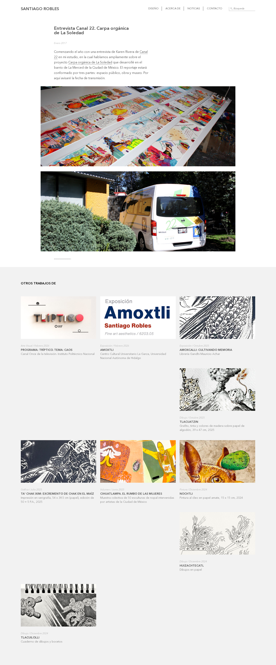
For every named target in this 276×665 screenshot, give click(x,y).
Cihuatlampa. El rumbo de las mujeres (131, 493)
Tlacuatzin (189, 422)
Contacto (214, 8)
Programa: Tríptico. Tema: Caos (46, 350)
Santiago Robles (40, 9)
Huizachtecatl (192, 565)
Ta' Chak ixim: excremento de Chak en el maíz (57, 493)
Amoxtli (107, 350)
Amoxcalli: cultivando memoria (206, 350)
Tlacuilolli (30, 637)
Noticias (194, 8)
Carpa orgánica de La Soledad (90, 62)
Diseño (153, 8)
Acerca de (173, 8)
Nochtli (186, 493)
